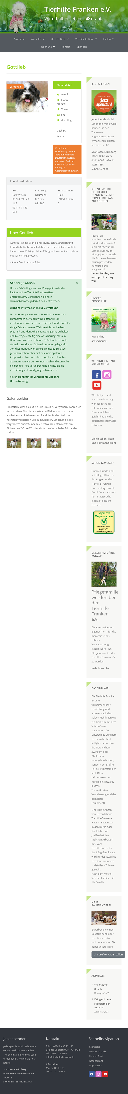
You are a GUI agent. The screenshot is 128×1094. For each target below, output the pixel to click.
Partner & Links (97, 1051)
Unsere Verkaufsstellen (108, 954)
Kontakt (66, 46)
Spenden (82, 46)
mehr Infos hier (100, 668)
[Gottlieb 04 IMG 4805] (54, 442)
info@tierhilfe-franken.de (60, 1057)
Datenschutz (96, 1060)
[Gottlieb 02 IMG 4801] (34, 442)
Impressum (95, 1065)
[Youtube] (105, 1074)
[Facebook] (92, 1074)
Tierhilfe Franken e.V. (77, 9)
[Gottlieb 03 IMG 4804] (14, 442)
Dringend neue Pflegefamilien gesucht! (102, 1003)
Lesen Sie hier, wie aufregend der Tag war (103, 277)
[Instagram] (99, 1074)
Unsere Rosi (96, 1056)
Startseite (19, 39)
